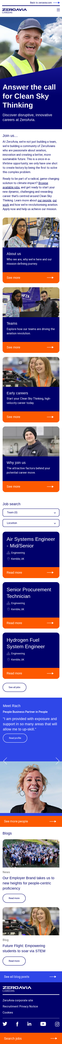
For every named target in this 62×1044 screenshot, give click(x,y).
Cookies (8, 1012)
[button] (6, 759)
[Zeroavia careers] (19, 11)
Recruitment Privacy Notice (20, 1006)
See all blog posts (16, 977)
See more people (16, 821)
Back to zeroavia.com (41, 2)
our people (44, 200)
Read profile (15, 738)
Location (12, 522)
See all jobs (14, 687)
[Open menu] (58, 10)
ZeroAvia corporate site (18, 1000)
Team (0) (12, 512)
